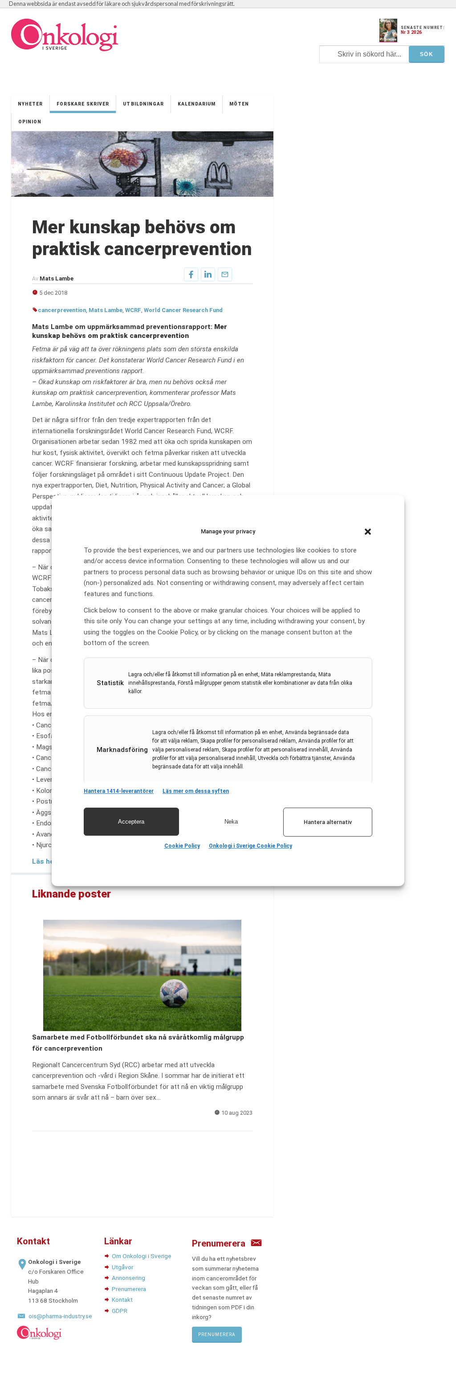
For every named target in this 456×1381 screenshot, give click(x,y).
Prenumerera (129, 1288)
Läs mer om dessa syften (196, 791)
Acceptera (131, 821)
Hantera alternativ (328, 822)
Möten (239, 104)
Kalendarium (197, 104)
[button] (367, 531)
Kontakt (122, 1299)
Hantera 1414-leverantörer (119, 791)
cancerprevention (62, 310)
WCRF (133, 310)
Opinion (29, 121)
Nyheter (30, 104)
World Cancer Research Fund (183, 310)
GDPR (119, 1310)
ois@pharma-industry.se (60, 1316)
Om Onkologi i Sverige (141, 1255)
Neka (231, 821)
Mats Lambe (105, 310)
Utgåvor (122, 1267)
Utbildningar (143, 104)
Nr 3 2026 (411, 32)
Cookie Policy (182, 846)
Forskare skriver (83, 104)
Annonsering (128, 1277)
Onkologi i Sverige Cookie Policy (250, 846)
